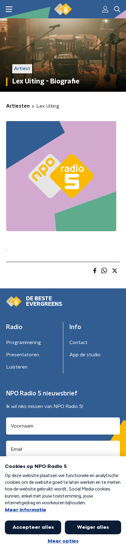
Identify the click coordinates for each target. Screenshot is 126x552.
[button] (9, 9)
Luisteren (17, 367)
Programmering (23, 342)
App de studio (85, 354)
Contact (78, 342)
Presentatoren (22, 354)
